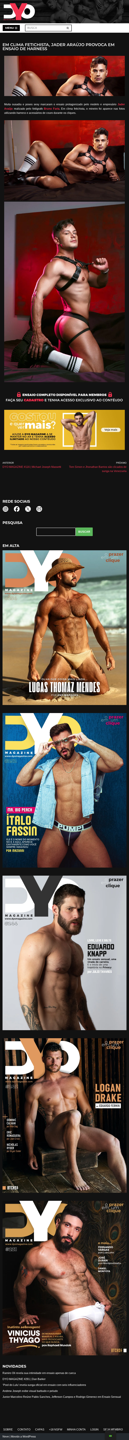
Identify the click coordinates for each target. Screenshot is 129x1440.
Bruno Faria (51, 108)
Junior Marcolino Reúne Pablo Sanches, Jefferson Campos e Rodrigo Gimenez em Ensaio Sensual (62, 1396)
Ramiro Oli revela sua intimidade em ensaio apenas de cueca (39, 1373)
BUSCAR (84, 531)
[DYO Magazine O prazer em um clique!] (19, 11)
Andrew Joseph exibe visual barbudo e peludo (30, 1391)
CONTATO (23, 1429)
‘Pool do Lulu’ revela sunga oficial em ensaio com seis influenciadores (44, 1385)
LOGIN (94, 1429)
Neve (6, 1436)
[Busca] (68, 28)
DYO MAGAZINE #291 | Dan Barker (24, 1379)
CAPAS (39, 1429)
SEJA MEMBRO (113, 1429)
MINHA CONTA (76, 1429)
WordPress (29, 1436)
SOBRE (8, 1429)
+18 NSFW (55, 1429)
